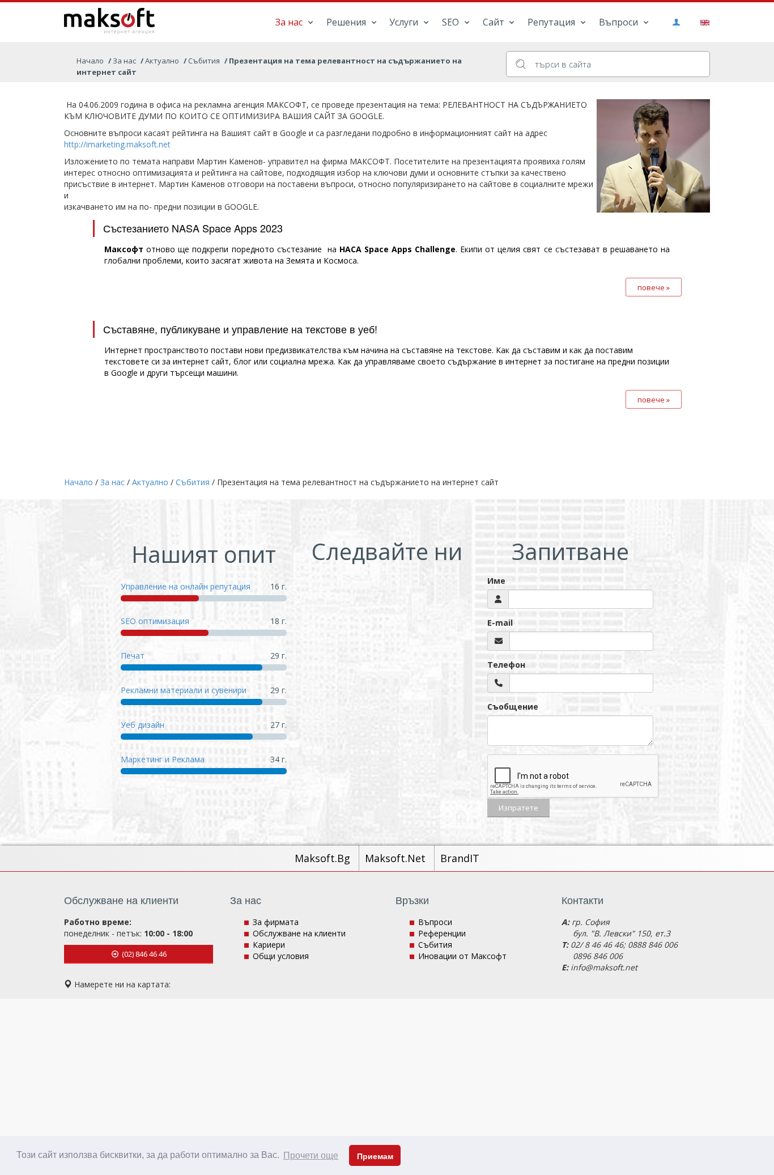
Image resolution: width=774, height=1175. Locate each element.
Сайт (495, 22)
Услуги (404, 22)
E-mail (500, 622)
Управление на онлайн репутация (185, 586)
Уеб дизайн (142, 724)
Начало (90, 61)
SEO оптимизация (155, 621)
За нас (290, 22)
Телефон (506, 664)
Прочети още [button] (310, 1155)
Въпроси (619, 22)
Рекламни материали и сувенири (183, 690)
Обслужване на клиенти (299, 933)
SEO (451, 22)
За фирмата (276, 922)
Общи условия (281, 956)
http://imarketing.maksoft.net (117, 144)
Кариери (269, 944)
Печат (132, 655)
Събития (435, 944)
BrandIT (459, 858)
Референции (442, 933)
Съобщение (512, 706)
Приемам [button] (375, 1156)
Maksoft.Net (396, 858)
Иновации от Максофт (462, 956)
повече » (653, 287)
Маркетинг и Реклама (163, 759)
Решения (347, 22)
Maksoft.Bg (324, 858)
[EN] (702, 21)
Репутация (552, 22)
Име (496, 580)
